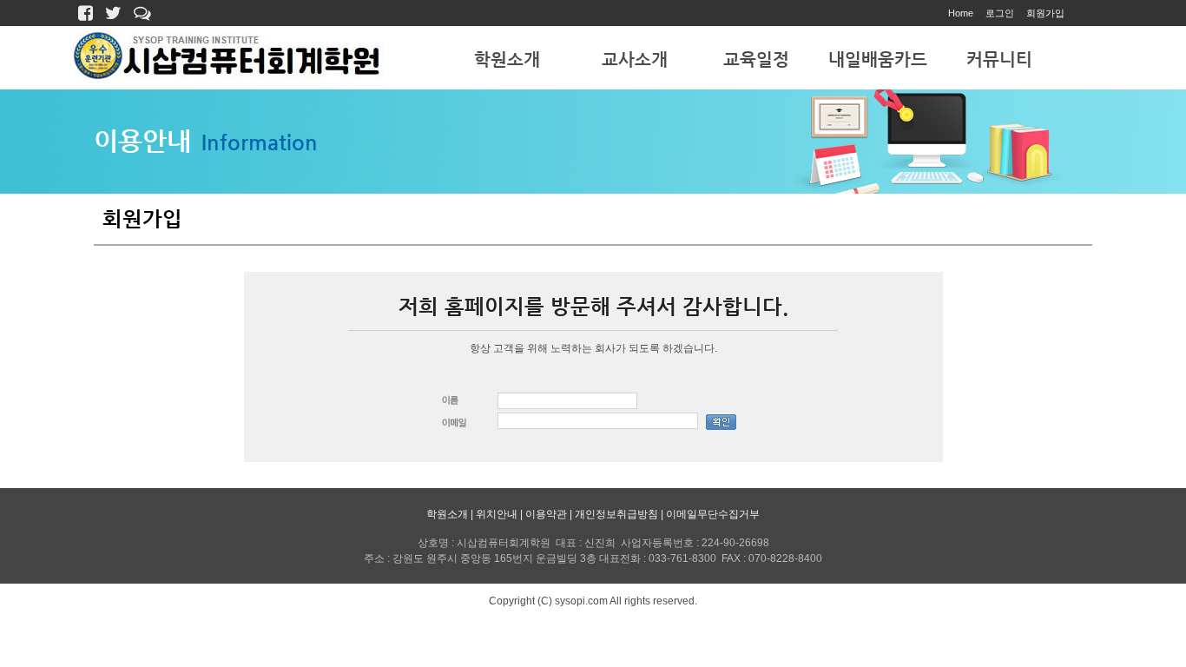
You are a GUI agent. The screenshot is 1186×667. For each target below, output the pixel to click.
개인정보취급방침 (616, 514)
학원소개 (507, 59)
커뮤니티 (999, 59)
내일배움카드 (877, 59)
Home (960, 13)
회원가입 (1045, 13)
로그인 (999, 13)
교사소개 (635, 59)
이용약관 (546, 514)
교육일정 (756, 59)
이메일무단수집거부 (713, 514)
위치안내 (496, 514)
